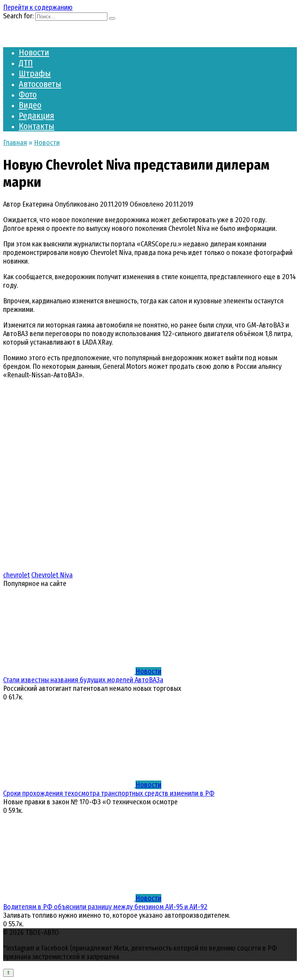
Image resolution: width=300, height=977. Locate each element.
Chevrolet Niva (52, 575)
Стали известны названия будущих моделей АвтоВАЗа (83, 680)
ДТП (26, 63)
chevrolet (16, 575)
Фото (28, 94)
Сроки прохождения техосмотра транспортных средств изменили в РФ (108, 793)
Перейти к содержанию (38, 7)
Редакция (36, 115)
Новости (34, 52)
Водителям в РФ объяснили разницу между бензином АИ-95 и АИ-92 (105, 907)
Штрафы (35, 73)
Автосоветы (40, 84)
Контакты (36, 126)
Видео (30, 105)
